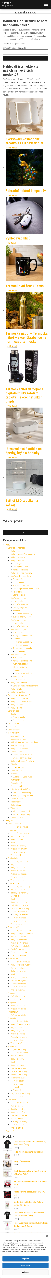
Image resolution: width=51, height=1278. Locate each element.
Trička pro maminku (18, 921)
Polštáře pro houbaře (19, 874)
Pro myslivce (13, 958)
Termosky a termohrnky (22, 648)
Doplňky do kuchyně (18, 598)
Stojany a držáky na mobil (23, 795)
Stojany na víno (19, 676)
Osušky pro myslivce (19, 977)
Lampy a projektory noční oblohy (26, 588)
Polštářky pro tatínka (19, 1115)
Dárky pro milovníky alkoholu (22, 701)
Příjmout (25, 1259)
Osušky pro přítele (18, 1005)
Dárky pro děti (13, 711)
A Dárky (6, 2)
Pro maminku (13, 883)
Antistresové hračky (18, 739)
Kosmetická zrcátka (21, 585)
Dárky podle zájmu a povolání (19, 695)
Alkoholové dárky (17, 736)
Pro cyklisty (12, 830)
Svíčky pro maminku (19, 911)
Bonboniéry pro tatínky (19, 1103)
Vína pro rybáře (17, 1043)
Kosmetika (15, 896)
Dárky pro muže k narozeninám (25, 686)
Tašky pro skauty (17, 1081)
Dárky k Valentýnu (18, 692)
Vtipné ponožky (17, 817)
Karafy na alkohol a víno (22, 636)
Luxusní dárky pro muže (22, 777)
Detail (14, 148)
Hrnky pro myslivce (18, 971)
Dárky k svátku (16, 689)
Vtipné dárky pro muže (22, 811)
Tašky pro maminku (18, 918)
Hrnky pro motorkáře (19, 940)
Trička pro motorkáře (19, 952)
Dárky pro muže (14, 723)
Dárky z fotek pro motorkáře (22, 933)
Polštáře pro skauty (18, 1068)
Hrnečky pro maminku (19, 893)
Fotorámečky (18, 579)
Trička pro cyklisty (18, 852)
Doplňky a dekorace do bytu (22, 576)
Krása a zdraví (16, 770)
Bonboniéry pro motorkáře (21, 930)
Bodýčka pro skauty (18, 1049)
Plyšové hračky (19, 717)
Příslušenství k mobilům (20, 789)
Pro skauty (12, 1046)
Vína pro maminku (18, 924)
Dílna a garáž (18, 563)
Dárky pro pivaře (17, 704)
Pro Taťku (12, 1100)
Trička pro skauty (17, 1084)
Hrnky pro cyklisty (18, 839)
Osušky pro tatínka (18, 1112)
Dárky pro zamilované (19, 748)
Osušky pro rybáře (18, 1034)
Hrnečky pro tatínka (18, 1109)
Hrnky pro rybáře (17, 1031)
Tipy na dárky (13, 733)
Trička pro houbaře (18, 877)
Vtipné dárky (15, 808)
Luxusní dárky (16, 773)
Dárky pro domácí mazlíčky (21, 573)
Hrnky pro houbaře (18, 868)
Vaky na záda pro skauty (20, 1093)
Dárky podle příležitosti (17, 679)
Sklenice (16, 610)
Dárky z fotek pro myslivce (21, 965)
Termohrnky (20, 651)
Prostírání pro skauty (19, 1074)
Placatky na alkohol (18, 786)
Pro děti (16, 1087)
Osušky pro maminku (19, 902)
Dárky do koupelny (18, 557)
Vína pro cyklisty (17, 855)
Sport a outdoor (17, 799)
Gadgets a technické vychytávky (23, 761)
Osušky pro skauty (18, 1065)
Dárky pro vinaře (17, 708)
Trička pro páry (16, 999)
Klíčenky (14, 764)
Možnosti (25, 1272)
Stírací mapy (16, 802)
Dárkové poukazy (17, 745)
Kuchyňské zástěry (20, 604)
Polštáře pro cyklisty (19, 849)
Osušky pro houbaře (18, 871)
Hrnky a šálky (18, 601)
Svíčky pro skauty (18, 1078)
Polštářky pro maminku (20, 905)
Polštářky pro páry (18, 996)
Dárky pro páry (14, 726)
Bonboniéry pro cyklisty (20, 833)
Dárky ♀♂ (9, 820)
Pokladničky (17, 592)
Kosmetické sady (17, 767)
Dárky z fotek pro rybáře (20, 1024)
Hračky (13, 714)
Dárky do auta (16, 551)
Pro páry (11, 993)
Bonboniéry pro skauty (19, 1053)
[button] (47, 1236)
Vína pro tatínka (17, 1128)
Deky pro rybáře (17, 1027)
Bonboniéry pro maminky (20, 886)
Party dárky (15, 780)
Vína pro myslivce (18, 990)
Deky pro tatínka (17, 1106)
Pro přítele (12, 1002)
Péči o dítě (10, 1131)
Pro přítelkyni (13, 1012)
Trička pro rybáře (17, 1040)
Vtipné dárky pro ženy (21, 814)
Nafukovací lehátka (20, 570)
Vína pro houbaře (17, 880)
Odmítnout (25, 1265)
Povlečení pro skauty (19, 1071)
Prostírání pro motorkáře (20, 949)
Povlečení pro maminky (20, 908)
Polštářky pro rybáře (19, 1037)
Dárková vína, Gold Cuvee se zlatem (25, 742)
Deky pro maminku (18, 889)
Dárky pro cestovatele (19, 698)
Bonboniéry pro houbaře (20, 861)
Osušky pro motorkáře (19, 943)
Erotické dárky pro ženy (22, 758)
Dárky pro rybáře (14, 824)
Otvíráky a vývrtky (20, 607)
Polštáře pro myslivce (19, 980)
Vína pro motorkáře (18, 955)
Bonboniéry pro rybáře (19, 827)
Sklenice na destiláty (23, 614)
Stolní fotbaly (16, 805)
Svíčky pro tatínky (18, 1118)
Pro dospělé (18, 1090)
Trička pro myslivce (18, 987)
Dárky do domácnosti (16, 548)
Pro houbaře (13, 858)
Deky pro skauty (17, 1056)
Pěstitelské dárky (17, 783)
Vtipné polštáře (19, 595)
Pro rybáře (12, 1018)
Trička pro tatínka (17, 1125)
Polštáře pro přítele (18, 1009)
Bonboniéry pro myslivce (20, 962)
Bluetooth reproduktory (22, 792)
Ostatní (13, 842)
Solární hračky (18, 720)
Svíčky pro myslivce (18, 984)
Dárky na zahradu (17, 560)
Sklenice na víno (21, 645)
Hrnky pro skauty (17, 1059)
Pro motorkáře (14, 927)
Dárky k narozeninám (19, 683)
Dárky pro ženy (14, 730)
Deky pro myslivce (18, 968)
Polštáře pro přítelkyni (19, 1015)
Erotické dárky (16, 752)
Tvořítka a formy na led (22, 617)
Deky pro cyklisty (17, 836)
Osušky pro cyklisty (18, 846)
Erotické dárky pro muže (22, 755)
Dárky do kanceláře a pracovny (23, 554)
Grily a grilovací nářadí (21, 567)
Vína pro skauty (17, 1096)
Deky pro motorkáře (18, 937)
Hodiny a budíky (19, 582)
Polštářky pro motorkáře (20, 946)
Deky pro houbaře (18, 864)
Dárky (8, 545)
